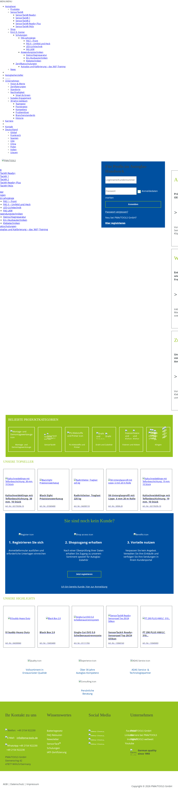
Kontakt (9, 126)
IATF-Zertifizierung (56, 752)
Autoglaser (10, 6)
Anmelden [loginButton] (133, 204)
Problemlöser (22, 112)
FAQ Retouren (54, 735)
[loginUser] (121, 180)
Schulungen (21, 35)
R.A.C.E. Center (17, 32)
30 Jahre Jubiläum (18, 100)
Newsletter (53, 739)
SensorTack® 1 (23, 17)
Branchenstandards (25, 115)
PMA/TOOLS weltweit (141, 739)
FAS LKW (30, 49)
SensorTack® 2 (23, 20)
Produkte (15, 9)
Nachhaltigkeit (17, 92)
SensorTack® (16, 12)
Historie (19, 118)
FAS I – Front (32, 40)
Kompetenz (21, 109)
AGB (5, 784)
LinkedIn (125, 735)
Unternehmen (12, 80)
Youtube (125, 743)
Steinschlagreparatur (36, 55)
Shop (13, 29)
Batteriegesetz (54, 730)
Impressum (32, 784)
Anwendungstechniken (32, 52)
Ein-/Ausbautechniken (37, 58)
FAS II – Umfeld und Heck (38, 43)
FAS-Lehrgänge (28, 37)
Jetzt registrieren (84, 574)
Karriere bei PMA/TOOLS (143, 735)
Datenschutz (17, 784)
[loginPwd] (121, 191)
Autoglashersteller (14, 75)
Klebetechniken (33, 60)
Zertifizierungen (18, 86)
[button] (6, 1)
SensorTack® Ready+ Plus (28, 23)
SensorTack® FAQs (25, 26)
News (13, 69)
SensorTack (54, 743)
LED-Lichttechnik (34, 46)
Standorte (15, 89)
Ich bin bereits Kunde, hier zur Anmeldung (84, 586)
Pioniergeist (21, 106)
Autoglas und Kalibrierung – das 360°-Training (43, 66)
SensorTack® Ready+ (26, 15)
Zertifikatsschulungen (26, 63)
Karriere (9, 121)
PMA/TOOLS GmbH (140, 730)
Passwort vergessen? (116, 211)
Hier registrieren (115, 223)
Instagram (107, 739)
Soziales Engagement (20, 98)
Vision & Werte (17, 83)
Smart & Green (23, 95)
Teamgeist (21, 103)
